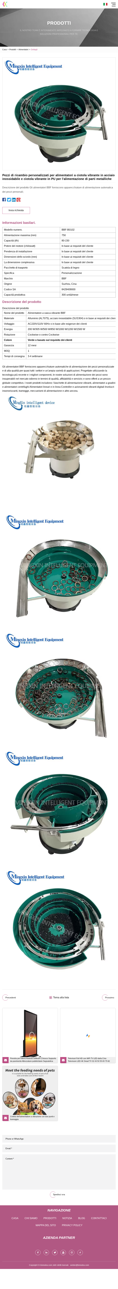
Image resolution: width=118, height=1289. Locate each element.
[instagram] (71, 1252)
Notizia (67, 1218)
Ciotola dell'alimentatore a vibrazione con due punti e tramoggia (32, 1118)
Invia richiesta (16, 210)
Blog (81, 1218)
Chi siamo (31, 1218)
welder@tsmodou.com (79, 1265)
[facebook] (38, 1252)
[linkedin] (46, 1252)
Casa (4, 50)
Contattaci (99, 1218)
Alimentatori (23, 50)
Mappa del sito (46, 1225)
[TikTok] (80, 1252)
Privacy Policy (72, 1225)
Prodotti (12, 50)
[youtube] (63, 1252)
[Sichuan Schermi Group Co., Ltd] (5, 4)
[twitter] (54, 1252)
